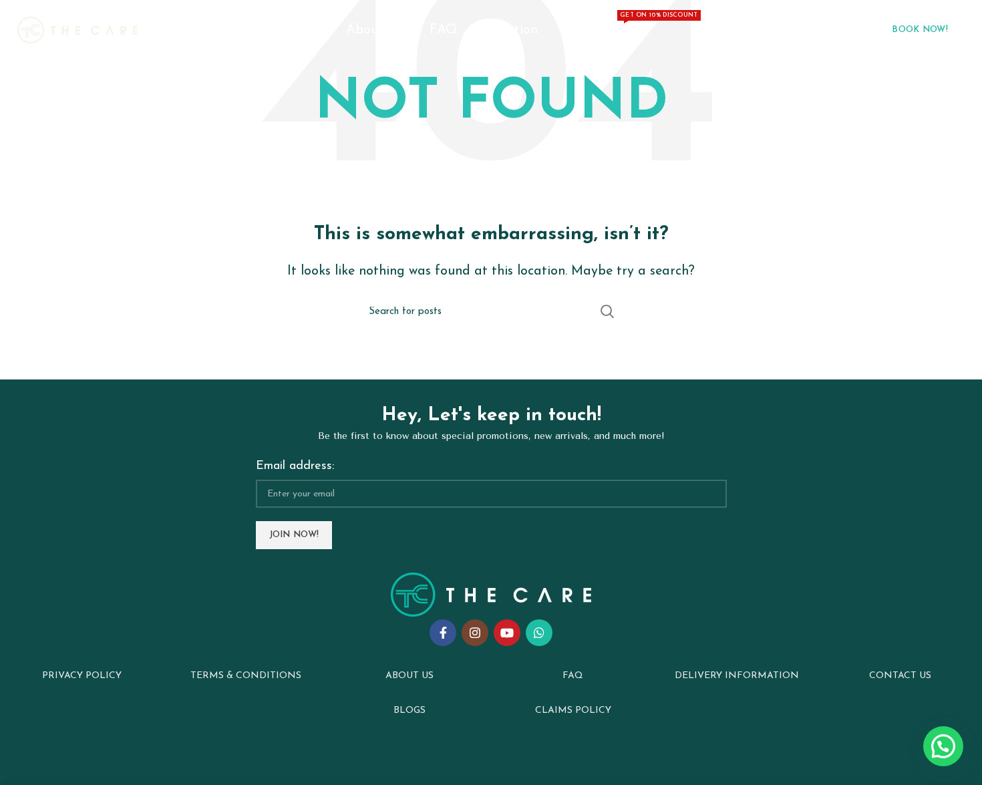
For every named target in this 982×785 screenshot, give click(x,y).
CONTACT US (900, 676)
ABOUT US (409, 676)
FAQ (572, 676)
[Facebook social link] (443, 632)
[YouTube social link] (507, 632)
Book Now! (920, 29)
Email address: (295, 466)
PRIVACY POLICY (82, 676)
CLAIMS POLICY (573, 710)
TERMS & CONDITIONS (245, 676)
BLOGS (409, 710)
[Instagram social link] (475, 632)
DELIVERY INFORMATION (737, 676)
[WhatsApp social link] (539, 632)
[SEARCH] (606, 311)
